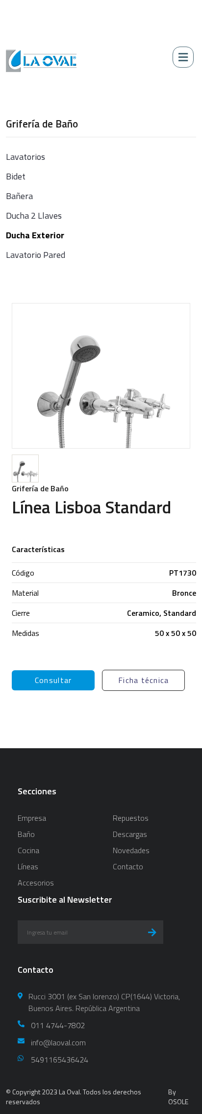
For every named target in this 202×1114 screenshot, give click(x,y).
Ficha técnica (143, 680)
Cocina (28, 850)
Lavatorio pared (35, 254)
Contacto (128, 866)
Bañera (19, 196)
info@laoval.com (58, 1042)
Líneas (28, 866)
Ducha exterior (35, 235)
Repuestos (131, 818)
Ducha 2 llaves (34, 215)
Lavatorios (25, 156)
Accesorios (36, 882)
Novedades (131, 850)
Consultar (53, 680)
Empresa (32, 818)
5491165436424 (59, 1059)
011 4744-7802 (58, 1025)
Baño (26, 834)
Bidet (15, 176)
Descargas (130, 834)
